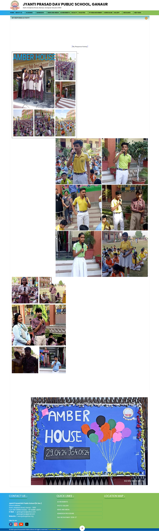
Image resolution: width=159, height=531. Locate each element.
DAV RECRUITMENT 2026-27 (67, 517)
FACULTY (74, 13)
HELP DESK (137, 13)
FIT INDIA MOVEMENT (95, 13)
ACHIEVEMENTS (65, 13)
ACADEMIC (29, 13)
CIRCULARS (126, 13)
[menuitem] (12, 13)
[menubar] (77, 13)
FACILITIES (82, 13)
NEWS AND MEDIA (53, 13)
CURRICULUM (108, 13)
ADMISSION (40, 13)
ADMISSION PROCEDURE (65, 513)
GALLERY (116, 13)
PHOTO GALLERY (63, 506)
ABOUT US (18, 13)
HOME (12, 13)
